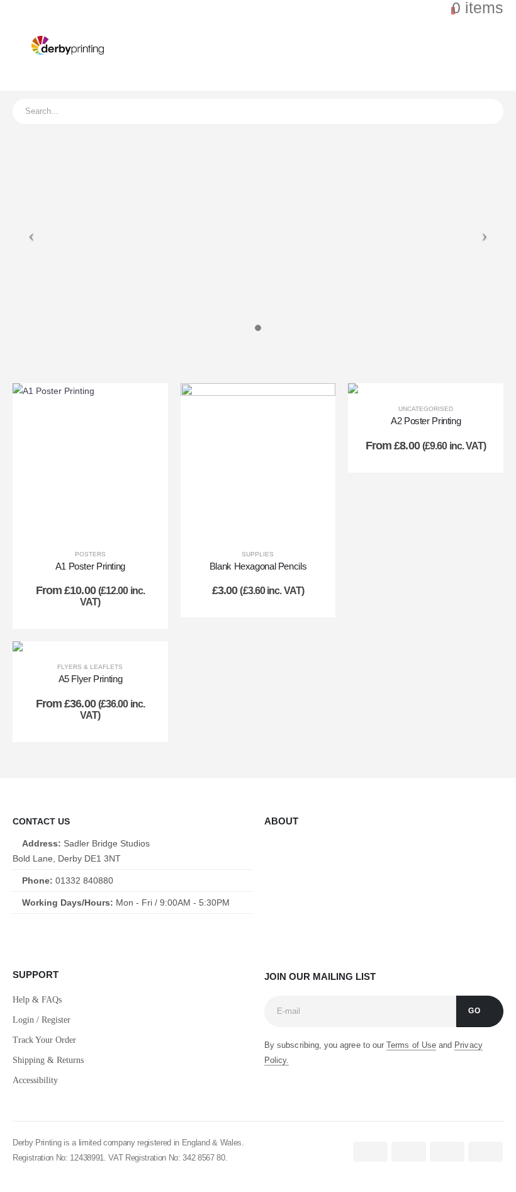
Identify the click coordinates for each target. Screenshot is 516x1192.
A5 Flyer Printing (91, 678)
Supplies (258, 554)
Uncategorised (425, 408)
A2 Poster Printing (426, 420)
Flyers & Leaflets (90, 666)
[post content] (90, 461)
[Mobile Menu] (22, 45)
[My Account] (386, 45)
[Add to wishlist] (146, 405)
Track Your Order (44, 1040)
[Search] (485, 111)
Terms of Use (411, 1045)
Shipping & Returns (48, 1060)
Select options (100, 526)
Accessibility (35, 1080)
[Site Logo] (67, 45)
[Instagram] (75, 936)
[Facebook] (16, 936)
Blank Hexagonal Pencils (258, 566)
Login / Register (41, 1020)
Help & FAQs (37, 999)
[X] (45, 936)
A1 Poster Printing (90, 566)
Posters (90, 554)
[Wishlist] (414, 45)
